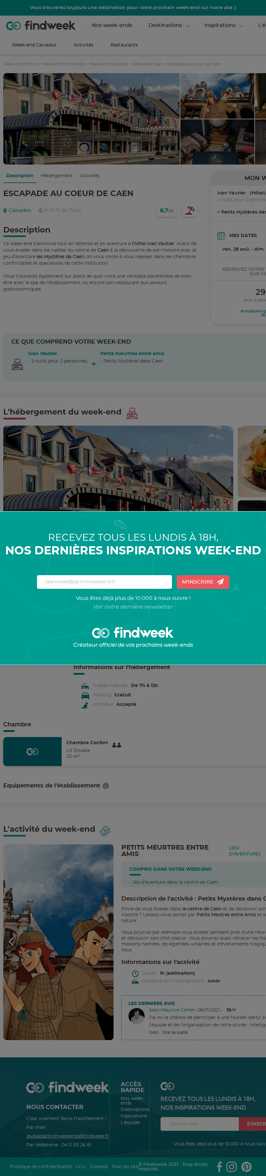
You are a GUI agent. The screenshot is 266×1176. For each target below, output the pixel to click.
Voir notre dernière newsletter (133, 607)
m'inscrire (198, 582)
